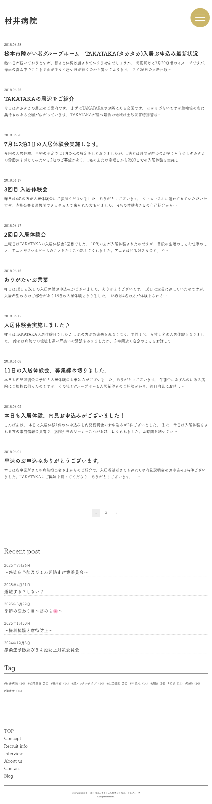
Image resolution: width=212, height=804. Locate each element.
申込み (140, 683)
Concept (12, 738)
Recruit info (16, 746)
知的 (193, 683)
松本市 (61, 683)
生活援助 (117, 683)
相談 (175, 683)
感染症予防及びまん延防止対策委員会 (41, 650)
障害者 (14, 690)
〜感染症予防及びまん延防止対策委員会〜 (46, 572)
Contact (12, 768)
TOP (9, 731)
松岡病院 (38, 683)
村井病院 (15, 683)
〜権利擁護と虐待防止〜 (28, 630)
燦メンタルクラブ (88, 683)
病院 (158, 683)
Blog (8, 776)
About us (13, 761)
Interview (13, 753)
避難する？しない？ (24, 591)
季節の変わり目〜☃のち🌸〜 (33, 611)
